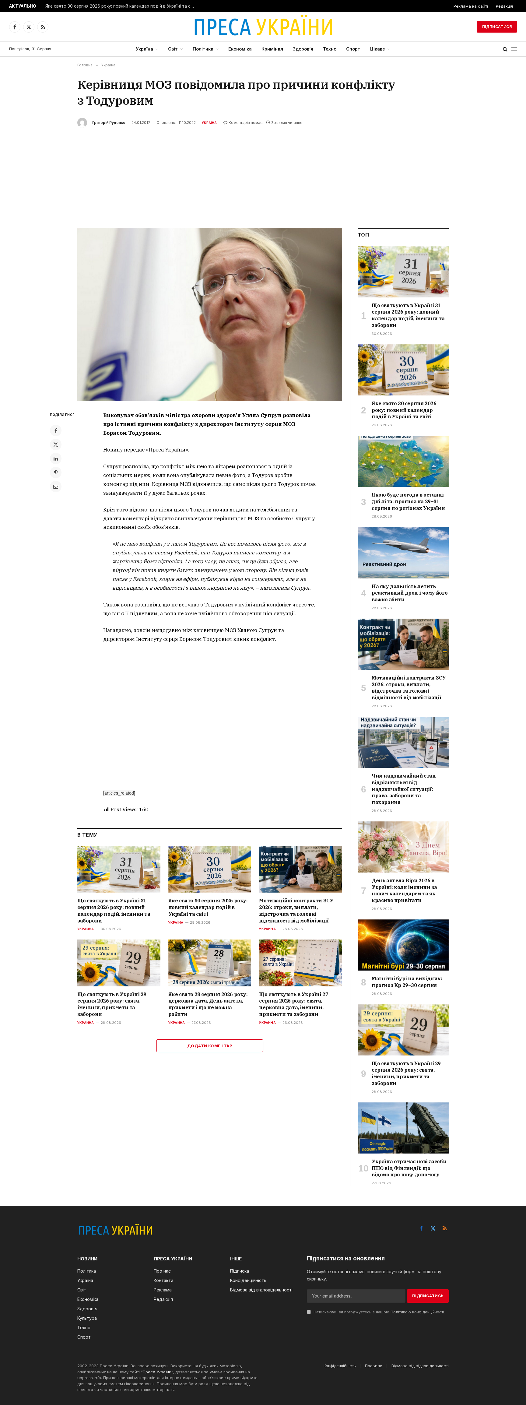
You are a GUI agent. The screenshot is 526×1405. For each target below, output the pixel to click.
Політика (203, 48)
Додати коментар (209, 1045)
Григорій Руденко (108, 122)
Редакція (504, 6)
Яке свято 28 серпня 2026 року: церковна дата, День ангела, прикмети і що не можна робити (208, 1004)
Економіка (240, 48)
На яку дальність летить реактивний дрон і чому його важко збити (409, 593)
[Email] (55, 486)
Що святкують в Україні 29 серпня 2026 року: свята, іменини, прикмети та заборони (111, 1004)
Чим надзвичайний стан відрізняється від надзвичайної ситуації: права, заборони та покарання (404, 789)
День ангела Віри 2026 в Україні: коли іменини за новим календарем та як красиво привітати (404, 890)
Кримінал (272, 48)
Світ (173, 48)
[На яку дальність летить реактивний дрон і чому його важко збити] (403, 552)
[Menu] (514, 49)
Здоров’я (303, 48)
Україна (144, 48)
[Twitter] (55, 444)
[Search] (505, 49)
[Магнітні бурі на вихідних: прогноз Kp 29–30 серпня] (403, 945)
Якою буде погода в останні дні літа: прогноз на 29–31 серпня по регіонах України (408, 501)
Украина (85, 929)
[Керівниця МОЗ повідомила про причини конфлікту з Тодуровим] (209, 314)
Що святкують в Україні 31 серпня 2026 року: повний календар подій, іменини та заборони (113, 910)
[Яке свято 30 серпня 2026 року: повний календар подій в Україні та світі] (209, 869)
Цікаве (377, 48)
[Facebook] (55, 430)
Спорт (353, 48)
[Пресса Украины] (263, 26)
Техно (329, 48)
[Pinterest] (55, 472)
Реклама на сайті (471, 6)
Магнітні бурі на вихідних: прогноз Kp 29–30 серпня (407, 981)
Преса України (157, 1371)
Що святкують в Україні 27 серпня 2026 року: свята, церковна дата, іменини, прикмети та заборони (293, 1004)
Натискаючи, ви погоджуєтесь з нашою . (378, 1312)
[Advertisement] (263, 173)
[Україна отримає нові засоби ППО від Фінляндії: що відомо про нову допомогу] (403, 1128)
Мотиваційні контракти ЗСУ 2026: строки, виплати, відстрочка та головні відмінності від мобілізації (296, 910)
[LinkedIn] (55, 458)
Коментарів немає (245, 122)
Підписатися (497, 26)
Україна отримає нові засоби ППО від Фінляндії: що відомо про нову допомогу (409, 1168)
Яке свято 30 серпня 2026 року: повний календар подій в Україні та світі (121, 6)
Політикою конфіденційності (417, 1312)
